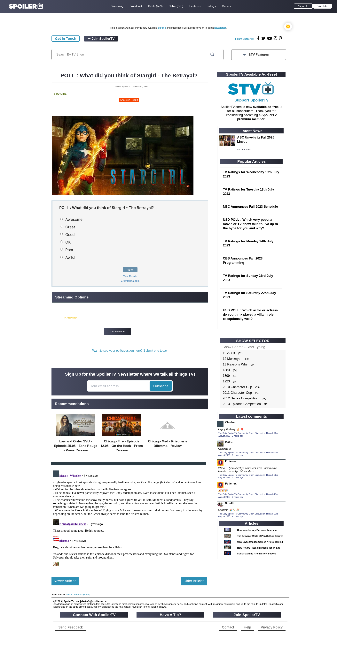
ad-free (162, 27)
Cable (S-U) (176, 6)
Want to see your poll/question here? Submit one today (130, 350)
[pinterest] (280, 38)
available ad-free (265, 107)
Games (226, 6)
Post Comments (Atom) (78, 594)
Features (194, 6)
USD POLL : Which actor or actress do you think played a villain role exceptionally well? (250, 314)
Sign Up (303, 6)
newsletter (220, 27)
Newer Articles (65, 581)
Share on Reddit (129, 100)
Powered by (58, 318)
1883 (226, 370)
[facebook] (258, 38)
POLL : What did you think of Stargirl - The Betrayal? (129, 75)
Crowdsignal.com (130, 281)
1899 (226, 376)
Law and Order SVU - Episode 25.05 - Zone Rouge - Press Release (75, 445)
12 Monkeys (231, 359)
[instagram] (275, 38)
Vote (130, 269)
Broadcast (135, 6)
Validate (322, 6)
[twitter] (263, 38)
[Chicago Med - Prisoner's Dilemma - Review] (167, 437)
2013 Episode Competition (242, 404)
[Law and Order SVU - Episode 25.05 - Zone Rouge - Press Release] (75, 437)
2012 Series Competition (240, 398)
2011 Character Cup (237, 392)
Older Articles (194, 581)
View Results (130, 276)
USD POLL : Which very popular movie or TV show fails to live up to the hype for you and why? (250, 224)
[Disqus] (129, 517)
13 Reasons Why (235, 364)
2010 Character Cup (237, 387)
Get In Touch (65, 39)
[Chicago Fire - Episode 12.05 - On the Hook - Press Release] (121, 437)
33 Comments (117, 331)
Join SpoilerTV (102, 39)
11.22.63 (229, 353)
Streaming (117, 6)
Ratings (211, 6)
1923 (226, 381)
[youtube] (269, 38)
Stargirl (60, 93)
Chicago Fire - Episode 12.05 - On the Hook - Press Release (121, 445)
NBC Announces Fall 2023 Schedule (250, 206)
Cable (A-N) (155, 6)
